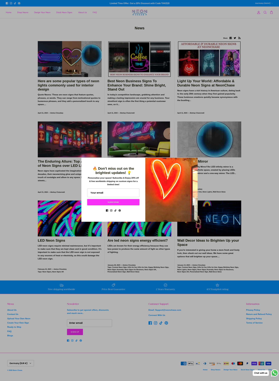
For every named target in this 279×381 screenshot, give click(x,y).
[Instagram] (111, 210)
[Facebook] (107, 210)
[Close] (194, 161)
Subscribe (113, 202)
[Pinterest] (120, 210)
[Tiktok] (115, 210)
